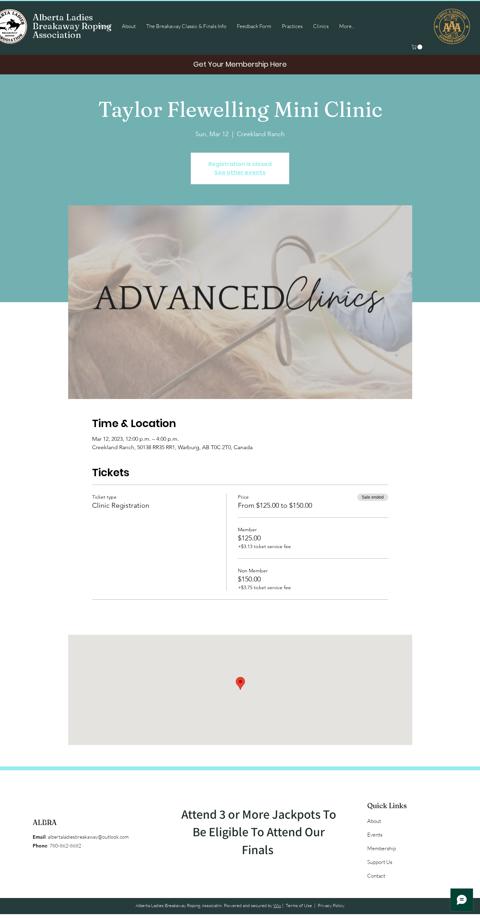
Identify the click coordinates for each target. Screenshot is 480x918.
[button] (417, 47)
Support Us (379, 862)
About (374, 821)
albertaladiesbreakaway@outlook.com (88, 837)
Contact (376, 875)
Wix (277, 905)
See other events (240, 172)
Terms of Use (299, 905)
